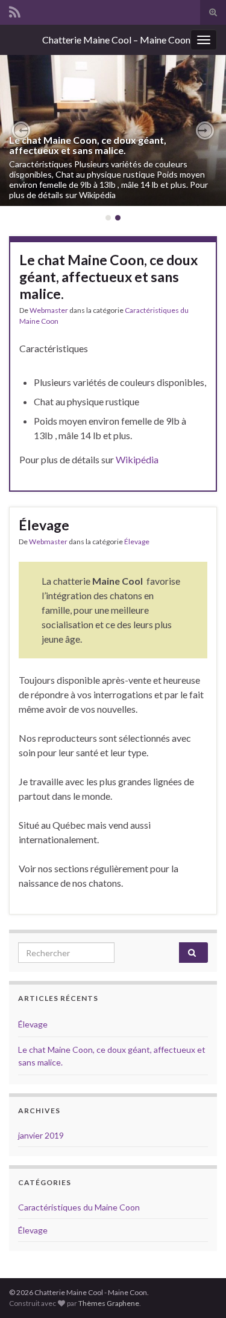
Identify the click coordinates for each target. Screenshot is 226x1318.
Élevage (44, 524)
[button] (21, 130)
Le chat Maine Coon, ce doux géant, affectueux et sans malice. (87, 145)
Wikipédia (137, 459)
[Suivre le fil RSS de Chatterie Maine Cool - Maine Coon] (14, 10)
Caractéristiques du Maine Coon (79, 1207)
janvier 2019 (41, 1135)
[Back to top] (199, 1291)
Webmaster (49, 310)
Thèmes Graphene (108, 1303)
